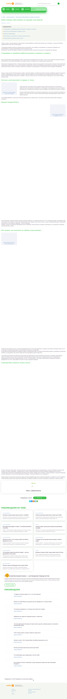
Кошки (8, 9)
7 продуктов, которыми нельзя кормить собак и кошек (48, 540)
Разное (36, 524)
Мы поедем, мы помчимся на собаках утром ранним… (17, 36)
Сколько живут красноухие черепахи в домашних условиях (48, 527)
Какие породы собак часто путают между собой (9, 243)
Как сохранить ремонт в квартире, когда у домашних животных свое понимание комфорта (35, 663)
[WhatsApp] (37, 501)
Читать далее (10, 584)
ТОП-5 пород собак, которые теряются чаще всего (27, 632)
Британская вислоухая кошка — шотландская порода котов (27, 576)
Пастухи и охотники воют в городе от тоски (14, 31)
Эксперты (30, 693)
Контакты (30, 690)
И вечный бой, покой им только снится (13, 38)
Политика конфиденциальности (34, 689)
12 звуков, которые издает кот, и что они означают (27, 594)
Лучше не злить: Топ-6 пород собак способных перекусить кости (15, 540)
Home (4, 17)
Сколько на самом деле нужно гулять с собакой (15, 515)
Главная (13, 689)
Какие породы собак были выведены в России (57, 115)
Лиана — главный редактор (33, 490)
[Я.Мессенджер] (30, 501)
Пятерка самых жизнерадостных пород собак (15, 565)
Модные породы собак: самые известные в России (49, 552)
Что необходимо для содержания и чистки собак (27, 655)
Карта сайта (14, 690)
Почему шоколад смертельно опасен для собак (48, 515)
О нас (13, 691)
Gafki (9, 4)
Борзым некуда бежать (9, 33)
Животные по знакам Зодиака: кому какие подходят (9, 93)
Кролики (27, 9)
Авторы (13, 693)
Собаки (17, 9)
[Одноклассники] (33, 501)
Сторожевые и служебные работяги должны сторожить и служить (20, 29)
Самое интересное (40, 9)
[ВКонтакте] (31, 501)
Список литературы (32, 691)
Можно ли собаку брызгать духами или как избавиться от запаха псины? (33, 601)
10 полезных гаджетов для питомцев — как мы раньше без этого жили (16, 553)
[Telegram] (35, 501)
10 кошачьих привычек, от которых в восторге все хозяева (29, 609)
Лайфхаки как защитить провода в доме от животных (28, 616)
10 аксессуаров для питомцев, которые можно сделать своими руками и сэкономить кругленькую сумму (36, 624)
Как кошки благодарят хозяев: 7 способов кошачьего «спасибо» (17, 527)
